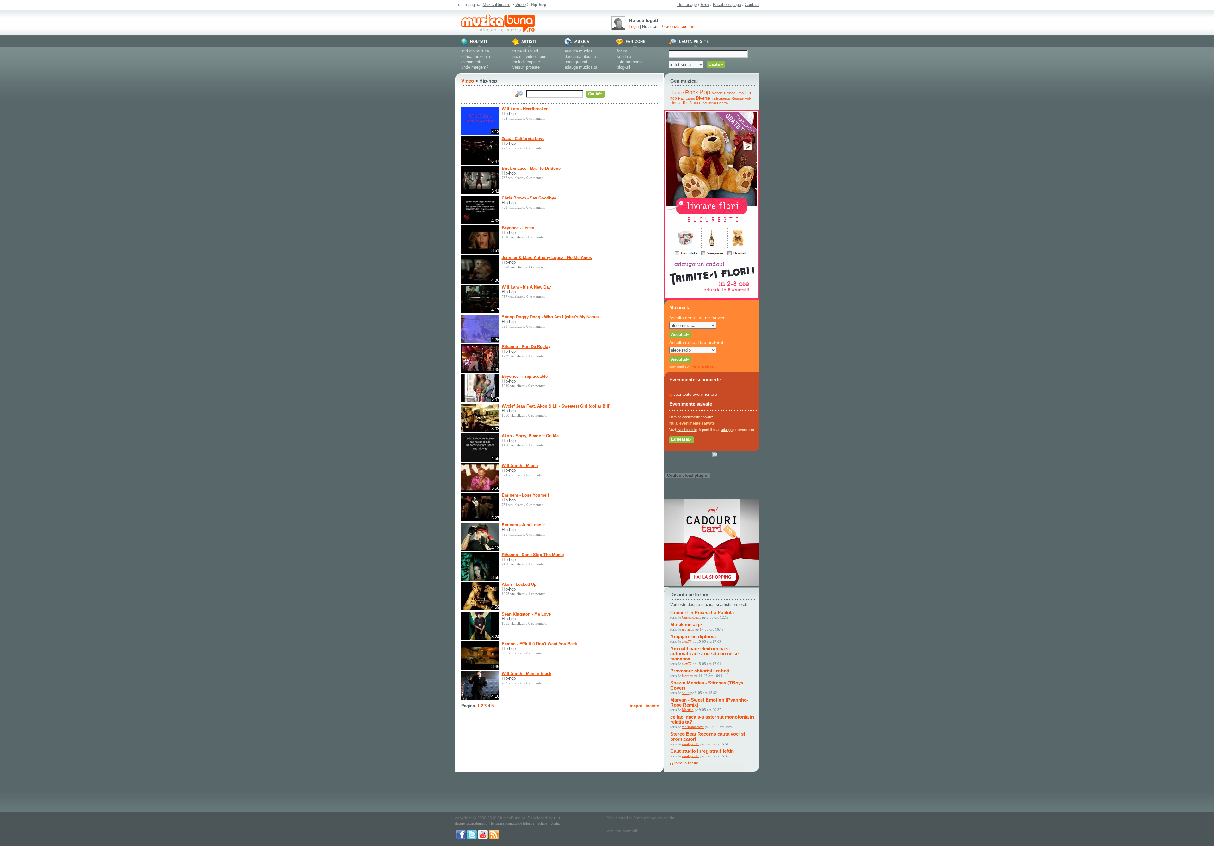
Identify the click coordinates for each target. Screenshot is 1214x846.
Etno (740, 93)
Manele (717, 93)
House (676, 103)
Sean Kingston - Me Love (526, 614)
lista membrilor (630, 61)
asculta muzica (578, 51)
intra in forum (686, 763)
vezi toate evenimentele (695, 394)
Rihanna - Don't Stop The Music (533, 554)
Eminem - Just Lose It (523, 525)
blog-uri (623, 67)
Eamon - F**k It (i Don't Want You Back (539, 643)
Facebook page (727, 4)
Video (520, 4)
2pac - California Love (523, 138)
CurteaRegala (691, 617)
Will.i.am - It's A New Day (526, 287)
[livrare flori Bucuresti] (711, 298)
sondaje (624, 56)
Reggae (738, 98)
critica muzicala (475, 56)
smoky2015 (690, 744)
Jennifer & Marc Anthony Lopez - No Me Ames (547, 257)
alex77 (687, 641)
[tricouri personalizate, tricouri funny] (735, 497)
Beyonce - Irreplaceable (525, 376)
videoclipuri (536, 56)
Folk (748, 98)
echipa (542, 823)
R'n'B (687, 103)
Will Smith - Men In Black (526, 673)
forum (622, 51)
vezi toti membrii (622, 831)
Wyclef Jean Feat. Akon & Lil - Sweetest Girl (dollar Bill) (556, 406)
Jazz (697, 103)
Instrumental (720, 98)
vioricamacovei (693, 727)
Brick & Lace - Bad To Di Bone (531, 168)
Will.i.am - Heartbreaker (525, 109)
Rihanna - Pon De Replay (526, 346)
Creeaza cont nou (680, 26)
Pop (704, 92)
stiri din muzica (475, 51)
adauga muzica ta (581, 67)
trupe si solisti (525, 51)
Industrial (709, 103)
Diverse (703, 98)
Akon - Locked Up (519, 584)
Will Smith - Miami (520, 465)
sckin (686, 693)
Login (634, 26)
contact (556, 823)
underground (576, 61)
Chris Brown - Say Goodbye (529, 198)
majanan (688, 629)
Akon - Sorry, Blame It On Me (530, 435)
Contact (752, 4)
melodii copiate (526, 61)
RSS (705, 4)
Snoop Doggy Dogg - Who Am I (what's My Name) (550, 317)
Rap (681, 98)
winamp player (703, 366)
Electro (722, 103)
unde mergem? (474, 67)
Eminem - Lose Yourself (525, 495)
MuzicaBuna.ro (496, 4)
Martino (688, 710)
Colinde (729, 93)
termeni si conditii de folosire (512, 823)
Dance (677, 92)
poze (516, 56)
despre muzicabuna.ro (471, 823)
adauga (727, 430)
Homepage (687, 4)
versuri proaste (526, 67)
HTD (558, 818)
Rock (691, 92)
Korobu (687, 675)
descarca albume (580, 56)
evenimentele (687, 430)
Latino (690, 98)
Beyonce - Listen (518, 227)
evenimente (471, 61)
